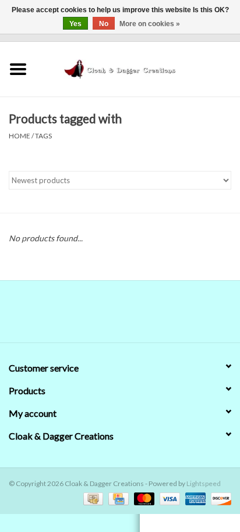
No (103, 24)
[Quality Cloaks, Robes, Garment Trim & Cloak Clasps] (138, 68)
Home (19, 135)
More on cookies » (149, 24)
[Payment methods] (91, 498)
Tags (43, 135)
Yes (75, 24)
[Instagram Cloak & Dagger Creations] (140, 315)
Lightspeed (203, 483)
